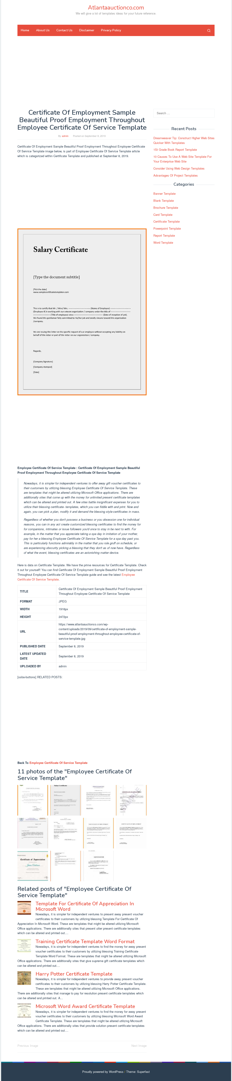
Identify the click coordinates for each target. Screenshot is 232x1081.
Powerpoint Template (167, 228)
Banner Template (164, 193)
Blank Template (163, 200)
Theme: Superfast (138, 1071)
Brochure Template (165, 207)
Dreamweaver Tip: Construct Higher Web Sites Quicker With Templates (184, 140)
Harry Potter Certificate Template (74, 974)
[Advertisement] (116, 72)
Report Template (164, 235)
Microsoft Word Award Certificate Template (85, 1006)
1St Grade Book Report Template (175, 149)
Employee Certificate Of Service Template (58, 762)
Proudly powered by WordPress (102, 1071)
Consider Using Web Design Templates (179, 168)
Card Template (162, 214)
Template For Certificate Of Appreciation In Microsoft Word (85, 906)
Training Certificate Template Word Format (85, 941)
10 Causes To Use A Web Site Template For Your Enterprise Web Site (182, 158)
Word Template (163, 242)
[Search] (209, 30)
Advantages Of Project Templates (175, 175)
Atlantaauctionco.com (116, 8)
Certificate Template (166, 221)
